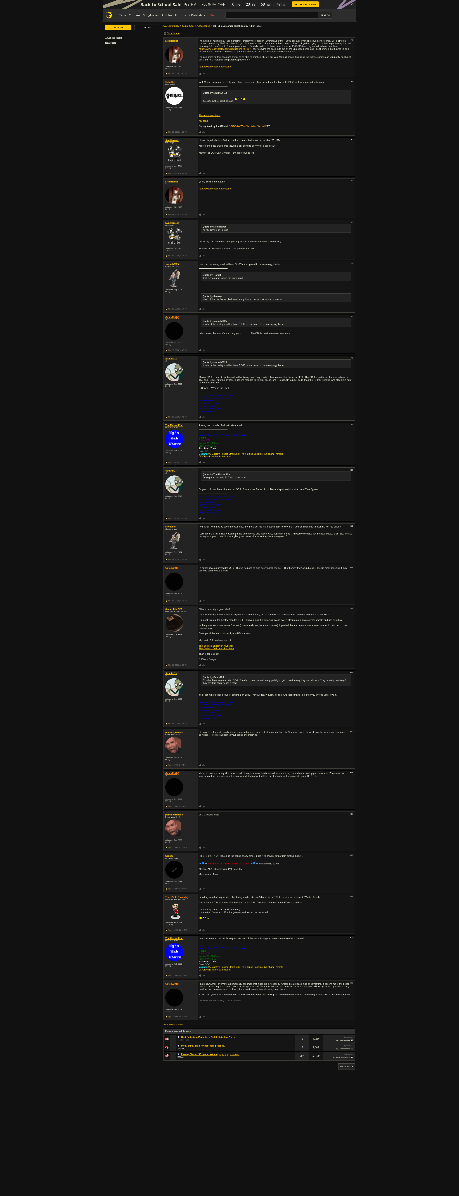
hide (292, 1041)
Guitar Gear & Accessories (196, 26)
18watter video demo (209, 115)
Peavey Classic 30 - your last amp (199, 1054)
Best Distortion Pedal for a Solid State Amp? (206, 1037)
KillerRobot (171, 40)
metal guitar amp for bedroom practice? (203, 1045)
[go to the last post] (352, 1040)
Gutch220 (170, 317)
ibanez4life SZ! (173, 609)
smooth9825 (172, 264)
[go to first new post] (179, 1037)
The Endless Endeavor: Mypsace (216, 645)
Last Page (234, 1055)
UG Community (171, 26)
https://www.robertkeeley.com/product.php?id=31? (224, 49)
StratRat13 (171, 358)
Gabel (168, 82)
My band (203, 120)
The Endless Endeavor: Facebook (216, 648)
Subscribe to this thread (173, 1024)
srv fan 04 (170, 526)
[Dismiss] (351, 4)
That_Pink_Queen (175, 897)
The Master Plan (174, 425)
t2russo (169, 856)
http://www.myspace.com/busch (215, 66)
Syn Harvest (172, 140)
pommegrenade (174, 732)
